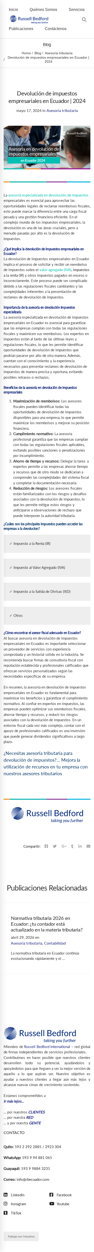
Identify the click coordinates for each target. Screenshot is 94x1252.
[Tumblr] (72, 846)
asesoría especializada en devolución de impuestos (47, 195)
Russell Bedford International (47, 1046)
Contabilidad (55, 943)
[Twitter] (55, 846)
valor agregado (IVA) (55, 269)
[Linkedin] (80, 846)
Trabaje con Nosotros (21, 1236)
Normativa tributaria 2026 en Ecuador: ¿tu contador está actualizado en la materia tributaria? (46, 924)
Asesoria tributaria (59, 53)
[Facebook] (46, 846)
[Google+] (64, 846)
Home (26, 53)
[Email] (88, 846)
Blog (37, 53)
